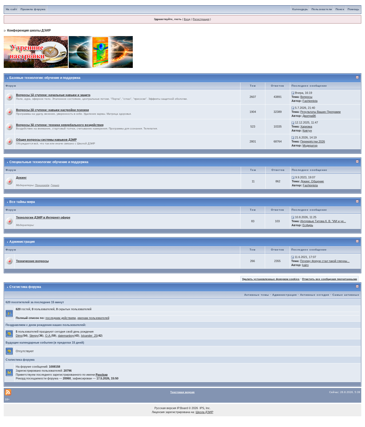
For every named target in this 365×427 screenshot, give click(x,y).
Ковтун (307, 130)
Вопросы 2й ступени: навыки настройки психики (52, 109)
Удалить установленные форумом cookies (271, 279)
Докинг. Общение (312, 181)
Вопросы (306, 96)
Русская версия (165, 408)
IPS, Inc (205, 408)
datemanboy (66, 335)
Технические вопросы (32, 261)
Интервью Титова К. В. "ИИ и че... (323, 221)
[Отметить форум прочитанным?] (9, 96)
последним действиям (60, 318)
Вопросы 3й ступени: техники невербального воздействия (59, 124)
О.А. (48, 335)
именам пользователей (93, 318)
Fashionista (309, 100)
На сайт (11, 9)
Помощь (353, 9)
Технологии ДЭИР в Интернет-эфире (43, 217)
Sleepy (33, 335)
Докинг (21, 177)
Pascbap (102, 374)
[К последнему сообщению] (293, 92)
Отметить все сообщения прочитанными (329, 279)
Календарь (300, 9)
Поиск (340, 9)
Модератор (309, 145)
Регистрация (201, 19)
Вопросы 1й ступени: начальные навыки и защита (53, 95)
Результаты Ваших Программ (320, 111)
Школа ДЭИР (204, 412)
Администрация (22, 242)
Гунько (55, 185)
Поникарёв (42, 185)
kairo (305, 265)
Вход (187, 19)
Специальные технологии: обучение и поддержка (48, 162)
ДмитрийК (309, 115)
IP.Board (182, 408)
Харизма (306, 126)
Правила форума (33, 9)
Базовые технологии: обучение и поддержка (44, 78)
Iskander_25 (89, 335)
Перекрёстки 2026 (312, 141)
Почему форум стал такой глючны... (325, 261)
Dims (19, 335)
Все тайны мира (22, 202)
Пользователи (322, 9)
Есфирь (307, 225)
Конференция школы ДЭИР (29, 30)
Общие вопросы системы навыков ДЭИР (46, 139)
